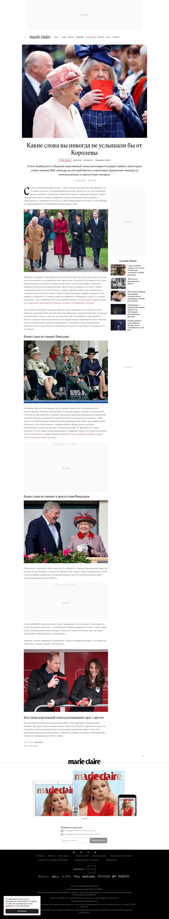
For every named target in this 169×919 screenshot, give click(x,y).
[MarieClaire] (40, 37)
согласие (70, 830)
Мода (64, 37)
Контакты (51, 856)
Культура (100, 37)
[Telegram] (95, 852)
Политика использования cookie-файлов (53, 860)
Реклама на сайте (82, 856)
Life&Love (79, 37)
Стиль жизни (90, 37)
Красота (71, 37)
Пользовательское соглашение (121, 856)
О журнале (40, 856)
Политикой (68, 834)
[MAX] (74, 852)
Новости (115, 37)
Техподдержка (111, 860)
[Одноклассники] (88, 852)
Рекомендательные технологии (87, 860)
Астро (108, 37)
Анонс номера (63, 856)
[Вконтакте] (81, 852)
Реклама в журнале (99, 856)
